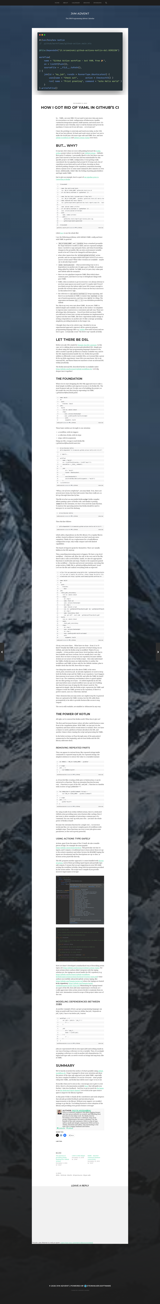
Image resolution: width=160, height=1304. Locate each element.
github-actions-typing (81, 138)
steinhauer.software (99, 1286)
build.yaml (60, 422)
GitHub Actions (90, 153)
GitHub (80, 227)
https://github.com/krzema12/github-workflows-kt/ (74, 369)
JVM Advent (80, 13)
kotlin (70, 1175)
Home (57, 3)
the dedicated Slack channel (70, 1090)
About (65, 3)
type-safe (87, 1175)
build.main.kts (61, 485)
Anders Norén (83, 1290)
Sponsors (97, 3)
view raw (100, 227)
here (62, 233)
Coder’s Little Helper (78, 1155)
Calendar (76, 3)
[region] (80, 204)
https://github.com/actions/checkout (68, 848)
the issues (100, 1088)
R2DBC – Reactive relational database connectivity (94, 1157)
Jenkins (82, 329)
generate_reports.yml (63, 227)
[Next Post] (158, 652)
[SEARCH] (106, 3)
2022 (59, 1173)
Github (70, 1128)
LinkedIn (61, 1128)
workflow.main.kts (62, 774)
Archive (86, 3)
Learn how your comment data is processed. (76, 1243)
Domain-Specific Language (87, 345)
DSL (58, 1175)
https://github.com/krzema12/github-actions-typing (81, 968)
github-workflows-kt (63, 138)
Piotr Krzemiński (81, 1110)
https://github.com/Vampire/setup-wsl (69, 981)
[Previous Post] (2, 652)
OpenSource (78, 1175)
